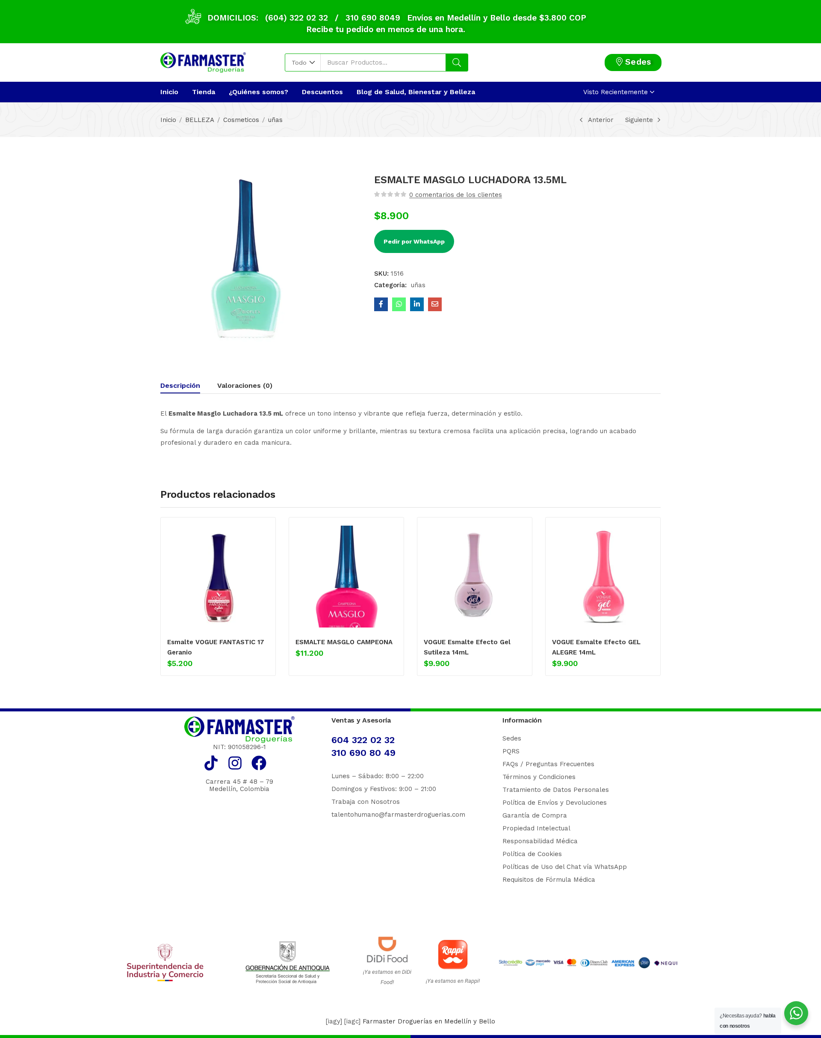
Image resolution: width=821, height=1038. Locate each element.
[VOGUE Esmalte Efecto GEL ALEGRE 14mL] (603, 577)
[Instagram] (234, 762)
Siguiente (639, 120)
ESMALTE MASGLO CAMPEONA (344, 642)
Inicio (169, 92)
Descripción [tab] (180, 385)
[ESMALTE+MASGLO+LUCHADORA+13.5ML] (417, 304)
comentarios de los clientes (455, 195)
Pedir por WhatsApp (414, 241)
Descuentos (322, 92)
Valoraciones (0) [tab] (244, 385)
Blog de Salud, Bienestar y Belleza (416, 92)
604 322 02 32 (363, 740)
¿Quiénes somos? (258, 92)
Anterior (601, 120)
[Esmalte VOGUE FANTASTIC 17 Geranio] (218, 577)
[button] (303, 62)
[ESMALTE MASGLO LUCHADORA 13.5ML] (381, 304)
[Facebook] (258, 762)
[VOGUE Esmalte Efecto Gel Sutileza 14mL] (475, 577)
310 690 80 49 (363, 752)
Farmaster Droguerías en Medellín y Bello (429, 1021)
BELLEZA (199, 120)
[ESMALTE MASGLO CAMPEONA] (346, 577)
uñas (275, 120)
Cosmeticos (241, 120)
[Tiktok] (211, 762)
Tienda (203, 92)
